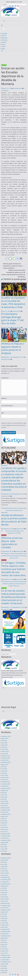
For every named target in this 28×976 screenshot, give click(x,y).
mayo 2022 (4, 797)
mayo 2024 (4, 745)
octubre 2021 (5, 812)
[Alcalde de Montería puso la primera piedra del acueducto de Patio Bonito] (14, 508)
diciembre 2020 (5, 834)
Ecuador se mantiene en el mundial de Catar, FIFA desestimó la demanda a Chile (13, 302)
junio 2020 (4, 847)
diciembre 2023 (5, 756)
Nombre (4, 398)
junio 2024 (4, 743)
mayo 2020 (4, 849)
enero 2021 (4, 831)
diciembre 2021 (5, 808)
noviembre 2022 (5, 784)
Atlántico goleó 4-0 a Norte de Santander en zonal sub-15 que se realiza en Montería (12, 266)
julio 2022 (4, 792)
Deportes (4, 35)
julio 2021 (4, 818)
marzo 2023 (4, 775)
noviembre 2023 (5, 758)
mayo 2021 (4, 823)
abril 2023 (4, 773)
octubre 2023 (5, 760)
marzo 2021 (4, 827)
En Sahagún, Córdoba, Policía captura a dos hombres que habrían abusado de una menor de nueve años (13, 569)
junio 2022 (4, 795)
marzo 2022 (4, 801)
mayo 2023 (4, 771)
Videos (3, 48)
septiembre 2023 (6, 762)
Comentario (5, 378)
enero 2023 (4, 779)
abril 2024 (4, 747)
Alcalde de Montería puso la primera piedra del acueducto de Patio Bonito (14, 520)
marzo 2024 (4, 749)
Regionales (4, 38)
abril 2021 (4, 825)
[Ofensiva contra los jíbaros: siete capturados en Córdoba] (14, 531)
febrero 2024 (5, 751)
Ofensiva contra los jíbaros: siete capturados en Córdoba (12, 542)
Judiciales (3, 42)
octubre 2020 (5, 838)
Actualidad (4, 33)
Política (3, 44)
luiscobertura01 (17, 88)
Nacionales (4, 40)
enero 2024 (4, 753)
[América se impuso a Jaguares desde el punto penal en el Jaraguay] (14, 329)
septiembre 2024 (6, 736)
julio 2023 (4, 766)
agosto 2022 (4, 790)
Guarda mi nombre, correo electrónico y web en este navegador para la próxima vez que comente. (13, 425)
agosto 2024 (4, 738)
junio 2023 (4, 769)
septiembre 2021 (6, 814)
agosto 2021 (4, 816)
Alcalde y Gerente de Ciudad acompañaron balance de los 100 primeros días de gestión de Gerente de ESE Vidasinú (14, 273)
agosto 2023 (4, 764)
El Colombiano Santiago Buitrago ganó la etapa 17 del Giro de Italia (12, 318)
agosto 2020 (4, 842)
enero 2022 (4, 805)
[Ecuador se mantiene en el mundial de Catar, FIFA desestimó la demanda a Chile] (14, 283)
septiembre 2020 (6, 840)
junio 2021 (4, 821)
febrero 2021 (5, 829)
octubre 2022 (5, 786)
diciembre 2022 (5, 782)
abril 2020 (4, 851)
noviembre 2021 (5, 810)
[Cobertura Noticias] (1, 25)
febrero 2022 (5, 803)
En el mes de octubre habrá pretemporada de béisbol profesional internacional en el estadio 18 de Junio (13, 597)
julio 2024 (4, 740)
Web (2, 413)
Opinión (3, 46)
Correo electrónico (7, 405)
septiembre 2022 (6, 788)
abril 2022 (4, 799)
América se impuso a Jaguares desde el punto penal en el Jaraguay (12, 348)
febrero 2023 (5, 777)
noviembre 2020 (5, 836)
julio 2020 (4, 844)
